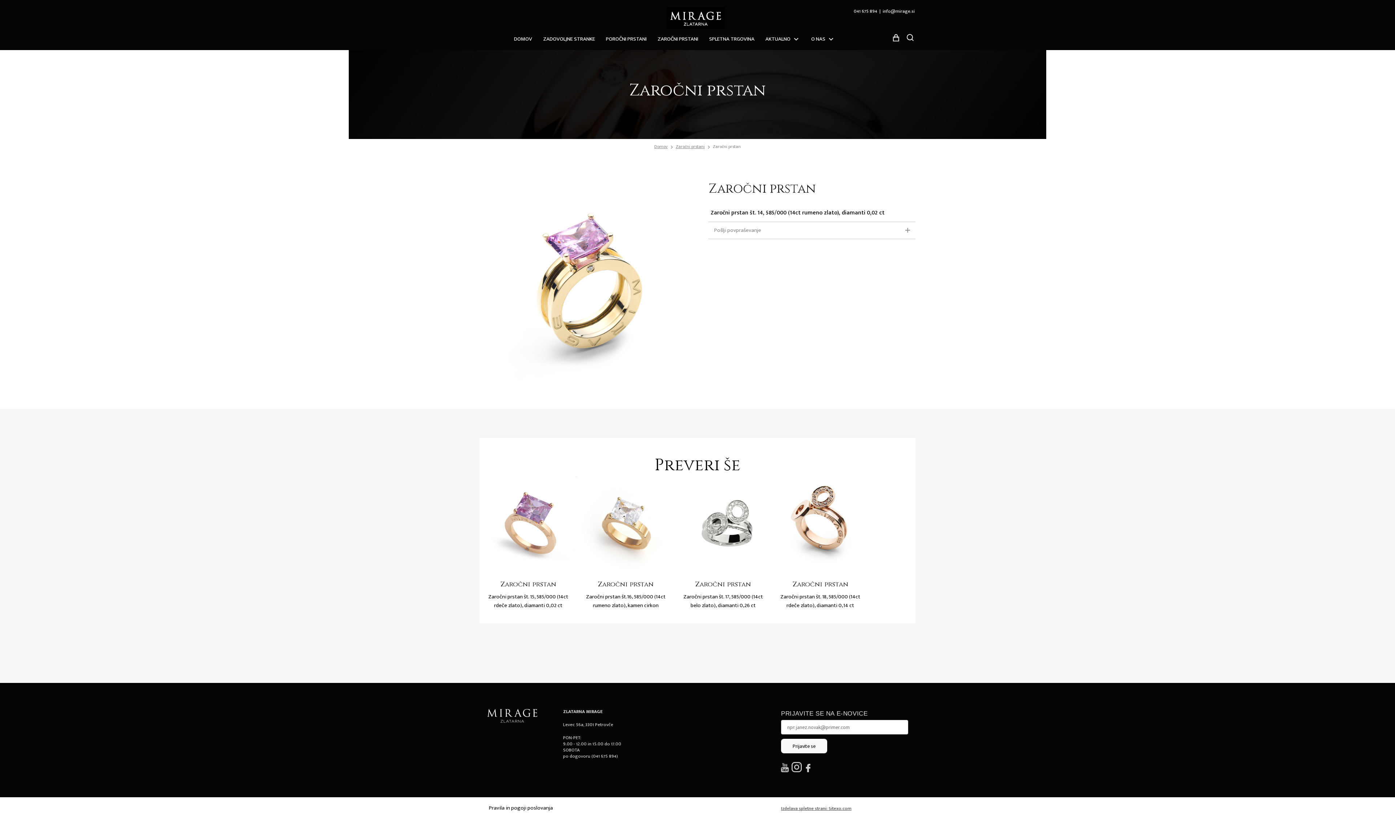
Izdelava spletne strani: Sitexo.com (816, 808)
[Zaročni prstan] (528, 525)
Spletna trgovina (732, 39)
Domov (523, 39)
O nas (818, 39)
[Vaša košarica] (896, 38)
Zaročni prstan (727, 146)
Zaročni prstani (678, 39)
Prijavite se (804, 746)
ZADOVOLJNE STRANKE (569, 39)
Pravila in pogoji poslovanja (521, 807)
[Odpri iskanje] (910, 37)
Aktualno (777, 39)
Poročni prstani (626, 39)
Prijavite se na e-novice (824, 713)
